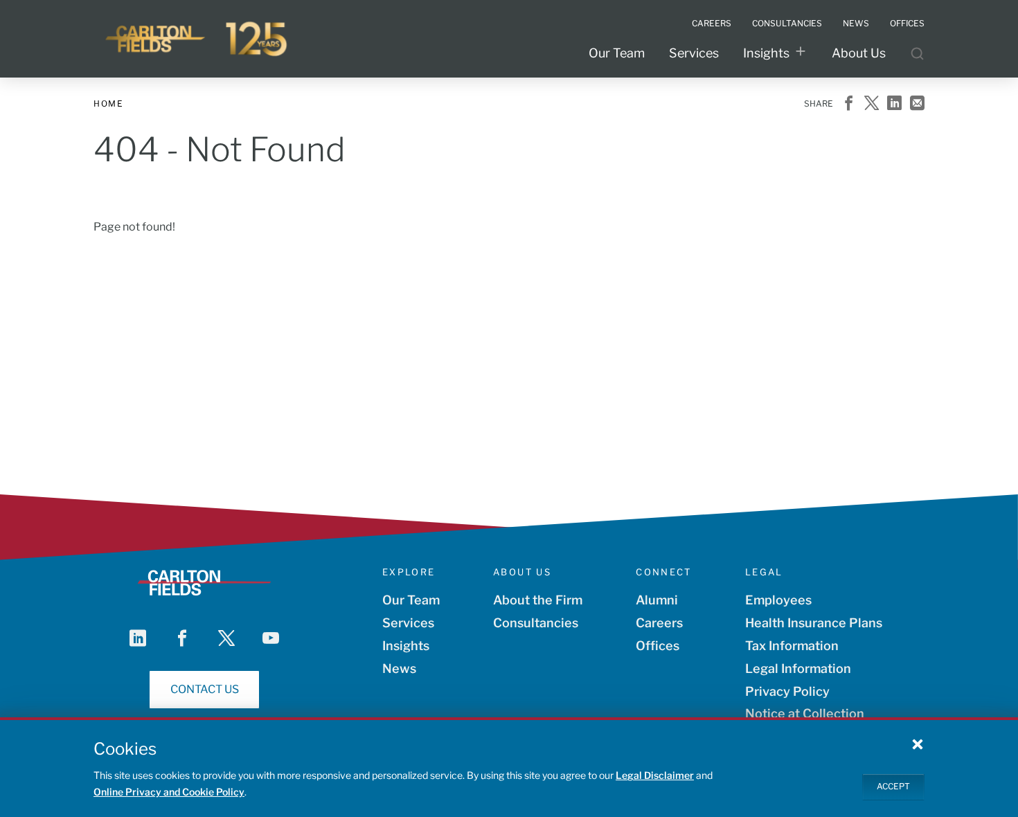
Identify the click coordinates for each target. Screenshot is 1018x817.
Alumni (657, 600)
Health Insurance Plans (813, 623)
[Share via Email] (917, 104)
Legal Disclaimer (655, 775)
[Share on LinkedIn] (894, 104)
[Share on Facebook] (848, 104)
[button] (918, 744)
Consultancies (535, 623)
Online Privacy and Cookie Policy (168, 792)
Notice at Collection (804, 713)
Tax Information (792, 645)
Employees (778, 600)
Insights (766, 53)
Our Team (617, 53)
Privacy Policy (787, 691)
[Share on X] (871, 104)
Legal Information (798, 668)
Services (694, 53)
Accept (893, 786)
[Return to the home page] (197, 39)
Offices (657, 645)
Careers (659, 623)
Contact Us (204, 689)
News (399, 668)
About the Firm (537, 600)
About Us (859, 53)
